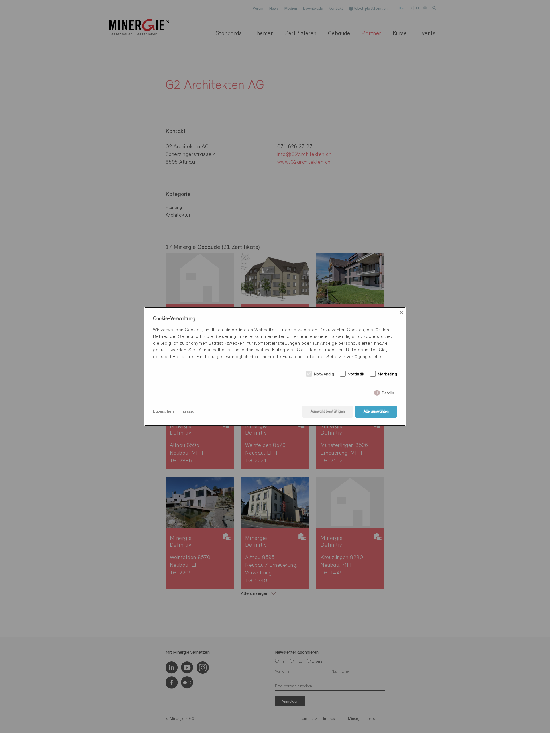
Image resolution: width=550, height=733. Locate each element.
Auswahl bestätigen (328, 411)
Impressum (188, 411)
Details (388, 392)
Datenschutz (164, 411)
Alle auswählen (376, 411)
